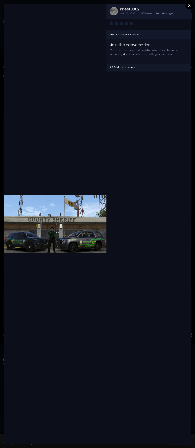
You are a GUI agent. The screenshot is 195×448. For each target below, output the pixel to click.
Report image (164, 13)
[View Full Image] (100, 11)
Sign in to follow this (53, 11)
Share (94, 437)
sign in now (130, 54)
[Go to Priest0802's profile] (114, 11)
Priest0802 (130, 9)
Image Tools (68, 437)
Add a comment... (125, 67)
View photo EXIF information (124, 34)
